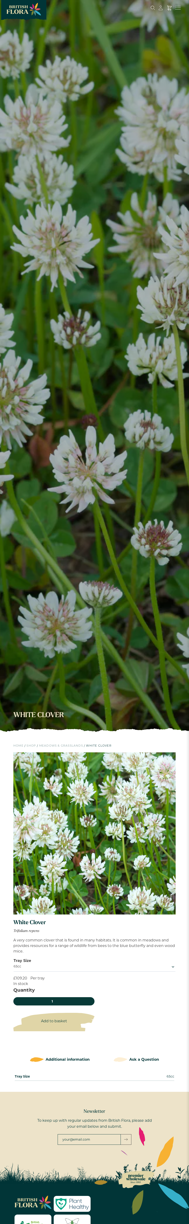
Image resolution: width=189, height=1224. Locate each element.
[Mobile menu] (178, 8)
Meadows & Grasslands (61, 745)
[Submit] (126, 1139)
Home (18, 745)
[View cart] (169, 7)
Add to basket (54, 1021)
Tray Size (22, 960)
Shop (31, 745)
